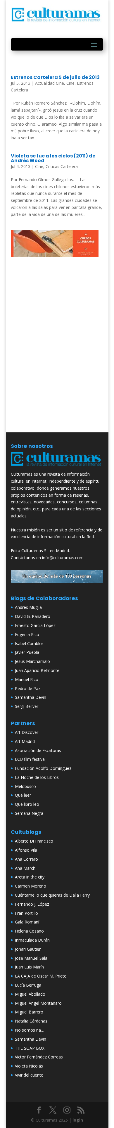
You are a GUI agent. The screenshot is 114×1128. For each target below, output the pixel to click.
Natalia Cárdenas (31, 1021)
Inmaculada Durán (32, 940)
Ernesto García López (35, 625)
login (77, 1120)
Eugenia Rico (27, 634)
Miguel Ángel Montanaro (38, 1003)
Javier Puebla (27, 652)
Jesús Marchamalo (32, 661)
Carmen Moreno (30, 886)
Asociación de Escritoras (38, 750)
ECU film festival (30, 759)
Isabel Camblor (29, 643)
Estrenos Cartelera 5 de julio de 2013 (55, 77)
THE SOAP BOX (29, 1048)
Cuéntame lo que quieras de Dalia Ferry (52, 895)
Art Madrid (25, 741)
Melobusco (25, 786)
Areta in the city (29, 877)
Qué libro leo (27, 804)
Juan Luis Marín (29, 967)
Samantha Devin (30, 697)
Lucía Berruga (28, 985)
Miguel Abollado (30, 994)
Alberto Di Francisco (34, 841)
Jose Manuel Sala (31, 958)
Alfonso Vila (26, 850)
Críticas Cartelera (62, 166)
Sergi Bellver (26, 706)
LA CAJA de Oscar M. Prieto (41, 976)
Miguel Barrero (29, 1012)
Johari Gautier (28, 949)
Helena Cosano (29, 931)
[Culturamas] (57, 467)
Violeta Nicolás (29, 1066)
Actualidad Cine (49, 83)
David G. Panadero (32, 616)
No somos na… (29, 1030)
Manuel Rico (26, 679)
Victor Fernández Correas (39, 1057)
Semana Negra (29, 813)
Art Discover (26, 732)
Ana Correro (26, 859)
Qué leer (23, 795)
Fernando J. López (32, 904)
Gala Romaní (27, 922)
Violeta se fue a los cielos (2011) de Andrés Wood (53, 158)
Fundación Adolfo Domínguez (43, 768)
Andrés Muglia (28, 607)
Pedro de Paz (27, 688)
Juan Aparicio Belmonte (37, 670)
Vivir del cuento (29, 1075)
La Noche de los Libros (37, 777)
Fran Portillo (26, 913)
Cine (70, 83)
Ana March (25, 868)
